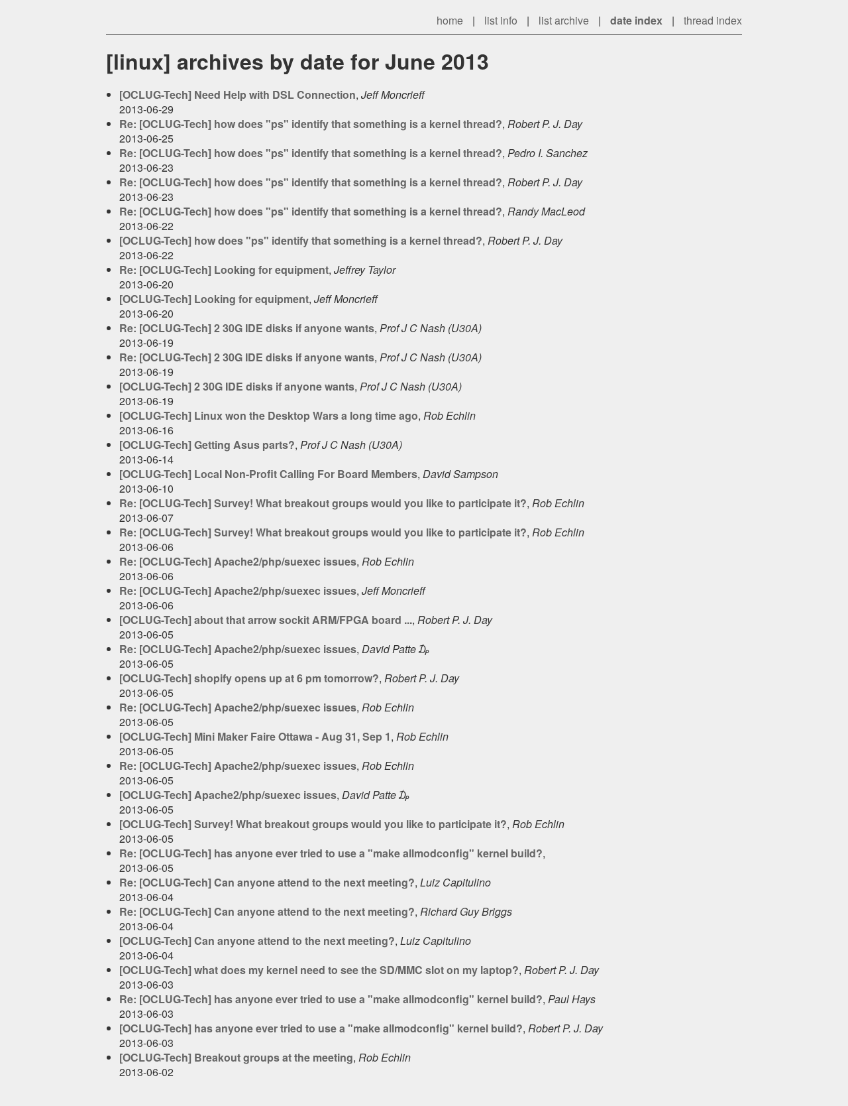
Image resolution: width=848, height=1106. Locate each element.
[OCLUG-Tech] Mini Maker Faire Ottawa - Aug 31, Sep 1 (255, 736)
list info (500, 20)
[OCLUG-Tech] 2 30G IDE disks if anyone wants (236, 386)
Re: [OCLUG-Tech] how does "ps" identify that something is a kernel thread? (310, 123)
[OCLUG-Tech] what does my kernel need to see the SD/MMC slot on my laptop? (319, 969)
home (450, 20)
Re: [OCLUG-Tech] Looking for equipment (224, 269)
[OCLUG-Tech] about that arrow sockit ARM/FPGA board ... (265, 619)
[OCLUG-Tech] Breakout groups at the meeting (236, 1057)
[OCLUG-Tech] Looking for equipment (214, 298)
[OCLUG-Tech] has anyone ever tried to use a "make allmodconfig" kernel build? (321, 1028)
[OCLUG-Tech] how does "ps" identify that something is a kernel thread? (300, 240)
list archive (564, 20)
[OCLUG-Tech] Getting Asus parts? (207, 444)
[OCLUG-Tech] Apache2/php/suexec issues (228, 794)
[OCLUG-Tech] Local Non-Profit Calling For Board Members (268, 473)
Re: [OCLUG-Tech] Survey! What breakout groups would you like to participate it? (323, 503)
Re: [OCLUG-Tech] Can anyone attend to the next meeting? (267, 882)
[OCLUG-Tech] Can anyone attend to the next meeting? (257, 940)
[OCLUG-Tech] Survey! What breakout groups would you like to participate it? (313, 823)
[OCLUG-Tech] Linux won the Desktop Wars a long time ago (268, 415)
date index (636, 20)
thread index (713, 20)
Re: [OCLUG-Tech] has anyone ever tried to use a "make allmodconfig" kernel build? (331, 853)
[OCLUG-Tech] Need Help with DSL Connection (237, 94)
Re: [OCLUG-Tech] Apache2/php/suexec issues (237, 561)
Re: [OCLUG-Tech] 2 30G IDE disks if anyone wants (246, 328)
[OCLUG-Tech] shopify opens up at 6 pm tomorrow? (249, 678)
